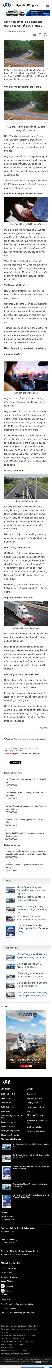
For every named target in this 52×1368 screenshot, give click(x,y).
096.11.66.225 (9, 1254)
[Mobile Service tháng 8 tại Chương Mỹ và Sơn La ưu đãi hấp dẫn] (11, 890)
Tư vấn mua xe (6, 1299)
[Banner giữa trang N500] (26, 12)
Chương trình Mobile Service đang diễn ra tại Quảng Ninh (30, 1185)
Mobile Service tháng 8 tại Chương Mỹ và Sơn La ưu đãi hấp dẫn (31, 890)
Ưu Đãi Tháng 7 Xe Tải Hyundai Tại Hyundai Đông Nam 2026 (32, 956)
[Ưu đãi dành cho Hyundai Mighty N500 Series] (11, 967)
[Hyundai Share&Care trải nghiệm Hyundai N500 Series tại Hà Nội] (11, 931)
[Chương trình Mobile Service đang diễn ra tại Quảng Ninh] (6, 1187)
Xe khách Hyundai (8, 1126)
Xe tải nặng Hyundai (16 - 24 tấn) (12, 1116)
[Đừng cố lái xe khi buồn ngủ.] (26, 613)
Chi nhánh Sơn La (7, 1272)
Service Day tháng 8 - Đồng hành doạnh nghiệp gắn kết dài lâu (31, 909)
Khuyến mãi (31, 1094)
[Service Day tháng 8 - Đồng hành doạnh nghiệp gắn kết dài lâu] (11, 909)
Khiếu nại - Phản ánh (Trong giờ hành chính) (18, 1312)
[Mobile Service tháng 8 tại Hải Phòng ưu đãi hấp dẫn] (11, 900)
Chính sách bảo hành (35, 1127)
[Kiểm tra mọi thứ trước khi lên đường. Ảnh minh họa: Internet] (26, 209)
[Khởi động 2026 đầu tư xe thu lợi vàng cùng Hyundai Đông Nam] (11, 995)
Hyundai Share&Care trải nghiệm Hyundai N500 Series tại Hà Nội (32, 928)
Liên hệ (4, 1294)
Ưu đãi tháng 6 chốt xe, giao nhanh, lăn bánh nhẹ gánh (30, 975)
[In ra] (40, 34)
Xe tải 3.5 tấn (6, 1102)
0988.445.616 (9, 1219)
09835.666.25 (9, 1231)
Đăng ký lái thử (32, 1102)
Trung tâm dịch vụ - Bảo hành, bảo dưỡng (17, 1304)
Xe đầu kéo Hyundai (8, 1122)
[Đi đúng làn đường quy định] (26, 486)
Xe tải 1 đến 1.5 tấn (8, 1094)
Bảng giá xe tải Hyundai (10, 1135)
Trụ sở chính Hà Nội (8, 1268)
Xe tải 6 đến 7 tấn (7, 1107)
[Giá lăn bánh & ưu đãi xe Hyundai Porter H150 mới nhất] (11, 919)
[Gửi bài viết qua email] (35, 34)
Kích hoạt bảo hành (34, 1098)
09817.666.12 (9, 1242)
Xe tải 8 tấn (5, 1111)
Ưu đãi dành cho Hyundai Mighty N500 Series (29, 965)
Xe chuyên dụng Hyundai (10, 1130)
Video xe (30, 1111)
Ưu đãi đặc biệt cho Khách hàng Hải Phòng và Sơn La (32, 984)
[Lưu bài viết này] (45, 34)
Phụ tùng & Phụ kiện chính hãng (37, 1121)
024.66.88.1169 (22, 1254)
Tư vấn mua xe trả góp (35, 1107)
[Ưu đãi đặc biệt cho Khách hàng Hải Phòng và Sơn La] (11, 986)
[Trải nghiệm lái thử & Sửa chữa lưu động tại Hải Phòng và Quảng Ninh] (6, 1201)
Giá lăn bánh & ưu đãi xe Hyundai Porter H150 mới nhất (31, 918)
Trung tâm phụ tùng (8, 1308)
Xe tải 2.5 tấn (6, 1098)
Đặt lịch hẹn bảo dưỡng (36, 1131)
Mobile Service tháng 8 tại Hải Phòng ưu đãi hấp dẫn (31, 898)
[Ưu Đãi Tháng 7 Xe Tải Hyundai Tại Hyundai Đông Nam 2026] (11, 957)
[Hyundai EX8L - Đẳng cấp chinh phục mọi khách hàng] (26, 1039)
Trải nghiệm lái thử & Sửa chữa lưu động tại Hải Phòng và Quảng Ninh (31, 1196)
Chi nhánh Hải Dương (9, 1277)
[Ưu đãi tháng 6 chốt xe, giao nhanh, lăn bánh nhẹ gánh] (11, 976)
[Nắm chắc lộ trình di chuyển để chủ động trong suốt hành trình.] (26, 104)
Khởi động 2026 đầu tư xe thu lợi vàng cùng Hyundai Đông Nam (32, 994)
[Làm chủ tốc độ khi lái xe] (26, 375)
